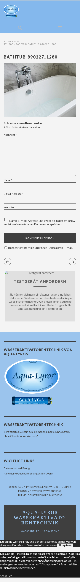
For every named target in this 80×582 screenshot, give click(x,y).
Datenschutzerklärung (17, 468)
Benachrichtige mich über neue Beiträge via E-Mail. (40, 247)
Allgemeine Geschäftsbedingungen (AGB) (28, 473)
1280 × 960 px (15, 44)
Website (9, 207)
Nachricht (10, 134)
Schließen (6, 576)
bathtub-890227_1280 (42, 44)
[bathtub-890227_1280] (40, 116)
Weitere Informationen (42, 545)
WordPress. (54, 491)
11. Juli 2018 (12, 41)
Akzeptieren (65, 545)
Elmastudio (54, 495)
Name (8, 180)
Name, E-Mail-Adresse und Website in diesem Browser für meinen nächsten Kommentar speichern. (40, 222)
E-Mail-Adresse (13, 193)
